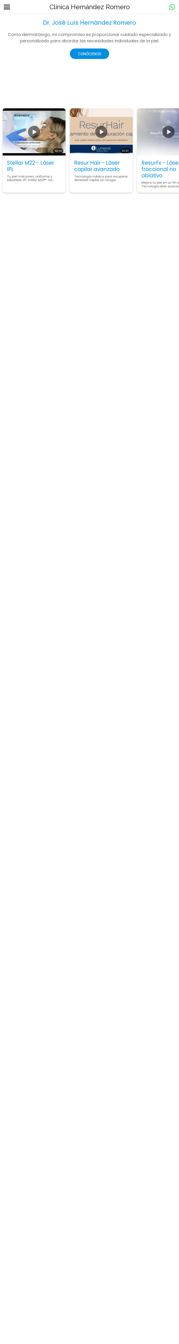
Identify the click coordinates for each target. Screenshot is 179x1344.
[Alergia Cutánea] (111, 446)
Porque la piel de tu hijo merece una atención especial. (62, 503)
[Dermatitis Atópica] (24, 491)
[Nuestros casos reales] (111, 491)
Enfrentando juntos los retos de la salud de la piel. (149, 555)
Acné (51, 438)
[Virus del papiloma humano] (111, 535)
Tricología (57, 527)
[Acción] (172, 7)
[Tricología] (24, 535)
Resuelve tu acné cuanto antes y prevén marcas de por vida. (64, 451)
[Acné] (24, 446)
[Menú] (7, 7)
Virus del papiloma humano (144, 534)
